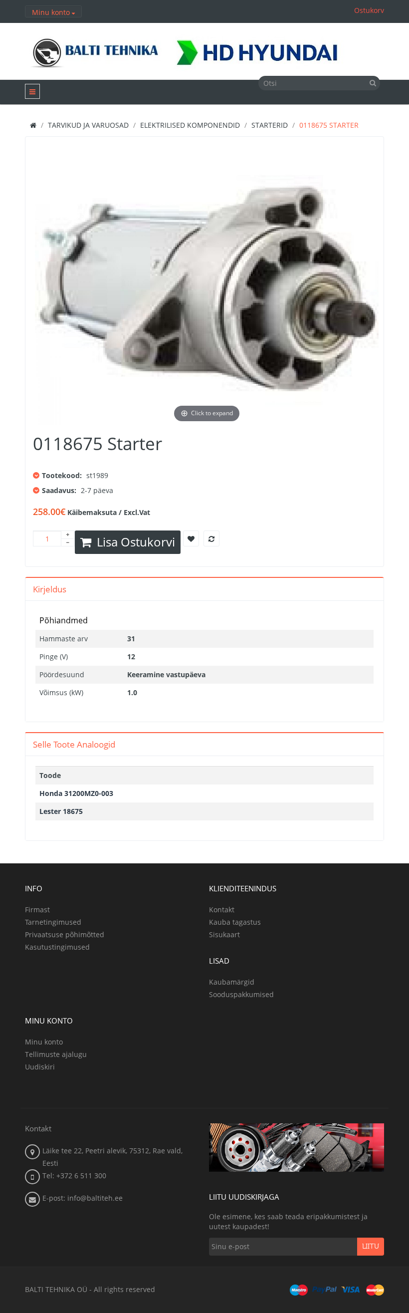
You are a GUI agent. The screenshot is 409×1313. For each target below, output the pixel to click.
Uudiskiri (40, 1066)
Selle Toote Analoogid (74, 744)
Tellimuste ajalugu (56, 1054)
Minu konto (44, 1042)
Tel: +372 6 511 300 (74, 1175)
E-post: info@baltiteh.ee (82, 1198)
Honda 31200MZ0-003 (76, 793)
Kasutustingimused (57, 947)
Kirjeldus (49, 589)
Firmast (37, 909)
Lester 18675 (61, 811)
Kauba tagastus (235, 922)
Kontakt (221, 909)
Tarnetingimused (53, 922)
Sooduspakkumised (241, 994)
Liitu (370, 1247)
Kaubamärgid (231, 982)
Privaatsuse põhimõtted (64, 934)
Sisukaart (224, 934)
